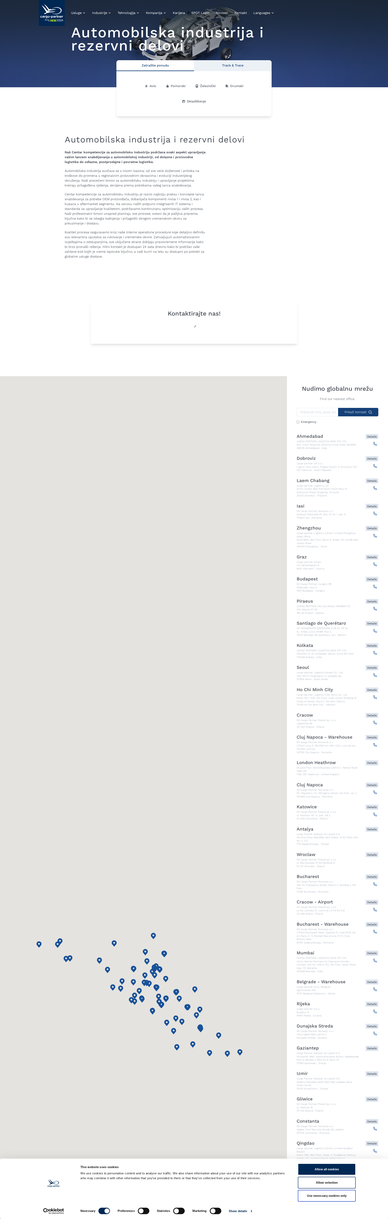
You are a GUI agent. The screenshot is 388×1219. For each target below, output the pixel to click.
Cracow (305, 715)
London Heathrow (316, 762)
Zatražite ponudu (155, 65)
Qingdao (305, 1143)
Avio (153, 86)
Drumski (236, 86)
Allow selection (327, 1182)
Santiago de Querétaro (321, 623)
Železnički (208, 86)
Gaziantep (308, 1048)
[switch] (143, 1212)
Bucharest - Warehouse (323, 924)
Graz (302, 557)
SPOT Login (200, 13)
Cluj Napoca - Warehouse (324, 737)
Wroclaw (306, 854)
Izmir (302, 1073)
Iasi (300, 506)
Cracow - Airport (315, 902)
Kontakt (240, 13)
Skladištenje (196, 101)
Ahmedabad (310, 436)
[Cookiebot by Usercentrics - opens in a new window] (53, 1211)
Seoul (303, 667)
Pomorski (178, 86)
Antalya (305, 829)
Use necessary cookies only (327, 1195)
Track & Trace (233, 65)
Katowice (307, 807)
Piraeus (305, 601)
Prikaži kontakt (356, 412)
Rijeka (303, 1004)
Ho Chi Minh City (315, 689)
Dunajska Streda (315, 1026)
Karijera (179, 13)
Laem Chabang (313, 480)
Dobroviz (306, 458)
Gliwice (305, 1099)
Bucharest (308, 876)
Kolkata (305, 645)
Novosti (222, 13)
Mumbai (305, 953)
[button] (194, 989)
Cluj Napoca (310, 785)
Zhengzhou (309, 528)
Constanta (308, 1121)
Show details (238, 1211)
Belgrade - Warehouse (321, 982)
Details (372, 436)
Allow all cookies (327, 1169)
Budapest (307, 579)
